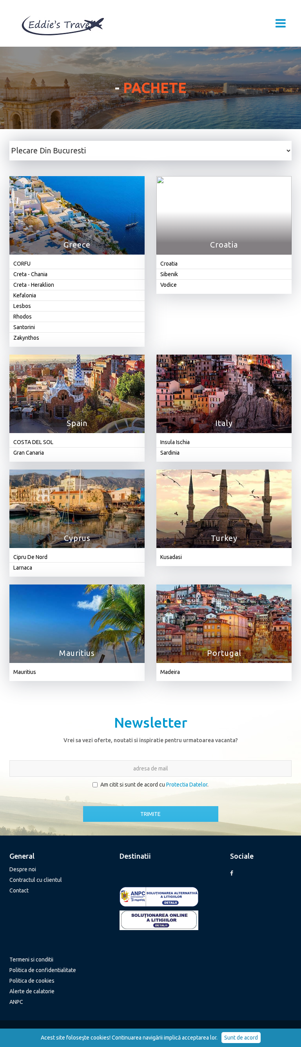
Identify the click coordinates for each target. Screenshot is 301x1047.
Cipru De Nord (30, 557)
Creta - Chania (30, 274)
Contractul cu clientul (35, 880)
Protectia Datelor (186, 784)
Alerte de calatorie (31, 991)
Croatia (169, 263)
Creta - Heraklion (33, 285)
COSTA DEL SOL (33, 442)
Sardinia (170, 453)
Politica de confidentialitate (42, 970)
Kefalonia (24, 295)
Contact (19, 890)
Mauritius (24, 672)
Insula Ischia (175, 442)
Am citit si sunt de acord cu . (154, 784)
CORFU (22, 263)
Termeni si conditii (31, 959)
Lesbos (22, 306)
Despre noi (22, 869)
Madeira (170, 672)
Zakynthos (26, 338)
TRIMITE (150, 814)
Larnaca (22, 567)
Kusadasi (171, 557)
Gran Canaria (28, 453)
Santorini (24, 327)
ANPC (16, 1002)
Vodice (168, 285)
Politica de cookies (31, 981)
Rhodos (22, 316)
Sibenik (169, 274)
